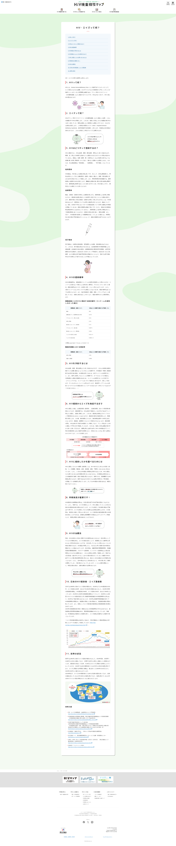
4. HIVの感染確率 (72, 47)
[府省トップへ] (63, 833)
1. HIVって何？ (71, 37)
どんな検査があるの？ (87, 796)
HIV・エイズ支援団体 (76, 796)
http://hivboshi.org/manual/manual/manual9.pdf (79, 728)
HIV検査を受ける (61, 12)
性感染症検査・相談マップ (100, 798)
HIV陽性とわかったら (87, 802)
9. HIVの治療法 (71, 64)
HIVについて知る (96, 12)
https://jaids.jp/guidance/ (74, 733)
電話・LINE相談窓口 (75, 794)
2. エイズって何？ (72, 40)
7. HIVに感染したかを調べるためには (77, 57)
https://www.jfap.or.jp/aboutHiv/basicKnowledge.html (81, 714)
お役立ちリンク (86, 804)
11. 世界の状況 (71, 71)
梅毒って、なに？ (98, 796)
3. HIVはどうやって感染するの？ (76, 44)
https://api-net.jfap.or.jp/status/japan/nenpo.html (79, 743)
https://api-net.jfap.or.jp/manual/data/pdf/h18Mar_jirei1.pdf (82, 719)
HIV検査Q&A (85, 800)
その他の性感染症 (114, 12)
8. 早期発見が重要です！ (74, 60)
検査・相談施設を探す (64, 794)
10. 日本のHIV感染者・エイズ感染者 (77, 67)
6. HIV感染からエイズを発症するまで (77, 54)
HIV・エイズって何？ (87, 794)
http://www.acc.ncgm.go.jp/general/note (77, 737)
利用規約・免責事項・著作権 (69, 836)
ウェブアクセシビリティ (107, 836)
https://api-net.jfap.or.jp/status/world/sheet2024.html (80, 747)
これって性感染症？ (98, 794)
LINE (92, 822)
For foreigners (110, 796)
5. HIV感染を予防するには (74, 50)
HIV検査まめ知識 (86, 798)
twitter (88, 822)
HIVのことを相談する (79, 12)
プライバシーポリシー (89, 836)
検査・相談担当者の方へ (112, 794)
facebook (84, 822)
